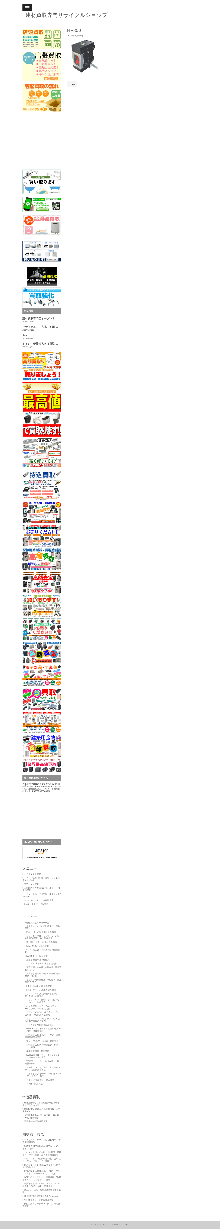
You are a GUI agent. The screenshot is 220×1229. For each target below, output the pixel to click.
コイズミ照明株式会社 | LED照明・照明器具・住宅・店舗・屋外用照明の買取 (41, 1153)
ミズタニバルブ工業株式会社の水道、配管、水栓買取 (41, 995)
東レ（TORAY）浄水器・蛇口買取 (42, 1041)
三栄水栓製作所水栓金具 (37, 960)
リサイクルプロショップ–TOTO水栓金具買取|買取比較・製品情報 (43, 937)
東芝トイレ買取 (31, 884)
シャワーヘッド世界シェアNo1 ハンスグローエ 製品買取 (42, 1001)
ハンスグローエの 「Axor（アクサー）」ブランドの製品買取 (42, 1007)
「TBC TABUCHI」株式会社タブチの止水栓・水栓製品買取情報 (43, 1013)
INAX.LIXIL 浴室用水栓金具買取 (41, 932)
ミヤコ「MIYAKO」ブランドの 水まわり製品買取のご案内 (42, 1020)
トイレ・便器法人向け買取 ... (40, 343)
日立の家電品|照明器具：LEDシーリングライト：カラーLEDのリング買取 (41, 1172)
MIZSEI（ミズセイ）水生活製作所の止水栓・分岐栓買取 (43, 1030)
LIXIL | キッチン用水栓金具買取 (41, 990)
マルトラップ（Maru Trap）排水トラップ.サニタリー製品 (43, 1075)
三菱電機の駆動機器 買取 (36, 1121)
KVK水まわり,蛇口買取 (37, 956)
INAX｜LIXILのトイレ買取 (36, 904)
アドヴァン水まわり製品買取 (40, 1025)
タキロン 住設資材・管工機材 (40, 1080)
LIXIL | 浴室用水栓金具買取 (39, 986)
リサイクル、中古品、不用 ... (40, 326)
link (24, 335)
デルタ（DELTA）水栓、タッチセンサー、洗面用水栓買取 (42, 1068)
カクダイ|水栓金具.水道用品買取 (41, 963)
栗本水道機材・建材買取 (37, 1051)
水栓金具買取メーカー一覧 (36, 923)
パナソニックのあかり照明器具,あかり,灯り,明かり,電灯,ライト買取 (41, 1160)
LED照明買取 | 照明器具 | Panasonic (41, 1196)
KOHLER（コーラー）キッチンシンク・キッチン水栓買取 (42, 1056)
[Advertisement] (41, 143)
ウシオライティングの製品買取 (38, 1200)
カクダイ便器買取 (32, 874)
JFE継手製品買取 (34, 1084)
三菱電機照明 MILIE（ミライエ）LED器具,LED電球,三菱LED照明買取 (41, 1184)
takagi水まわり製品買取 (37, 946)
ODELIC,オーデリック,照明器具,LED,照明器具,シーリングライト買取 (41, 1178)
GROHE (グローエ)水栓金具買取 (41, 942)
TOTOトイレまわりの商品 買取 (39, 900)
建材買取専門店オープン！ (38, 318)
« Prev (72, 84)
